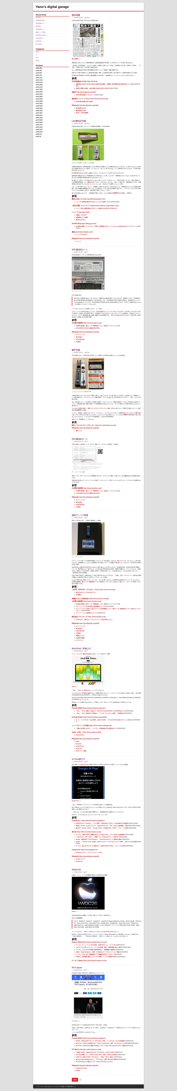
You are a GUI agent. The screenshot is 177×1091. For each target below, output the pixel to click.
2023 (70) (39, 75)
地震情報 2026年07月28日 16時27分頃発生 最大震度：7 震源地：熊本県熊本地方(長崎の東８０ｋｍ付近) (105, 84)
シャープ (78, 241)
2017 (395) (39, 89)
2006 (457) (39, 115)
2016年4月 (75, 75)
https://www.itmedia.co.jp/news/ (94, 708)
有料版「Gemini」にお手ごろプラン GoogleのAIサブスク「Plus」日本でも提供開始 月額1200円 (103, 825)
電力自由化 (79, 337)
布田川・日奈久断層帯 (82, 113)
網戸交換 (76, 350)
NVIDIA (78, 1070)
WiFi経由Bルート (80, 249)
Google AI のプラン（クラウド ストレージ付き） (89, 852)
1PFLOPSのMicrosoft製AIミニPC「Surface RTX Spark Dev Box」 (95, 1061)
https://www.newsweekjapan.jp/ (100, 725)
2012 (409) (39, 101)
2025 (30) (39, 70)
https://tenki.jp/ (92, 81)
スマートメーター (81, 334)
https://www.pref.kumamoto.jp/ (97, 98)
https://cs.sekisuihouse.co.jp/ (105, 425)
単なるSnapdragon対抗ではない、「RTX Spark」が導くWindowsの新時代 (97, 1059)
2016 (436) (39, 92)
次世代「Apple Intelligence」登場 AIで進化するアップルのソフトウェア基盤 (97, 952)
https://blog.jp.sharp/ (88, 223)
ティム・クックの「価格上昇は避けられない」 (85, 654)
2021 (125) (39, 80)
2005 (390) (39, 117)
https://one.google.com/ (89, 849)
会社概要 (78, 594)
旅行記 (37, 60)
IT (87, 252)
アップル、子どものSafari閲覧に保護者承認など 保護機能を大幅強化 (95, 949)
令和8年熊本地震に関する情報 (84, 101)
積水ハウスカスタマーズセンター (97, 408)
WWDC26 (76, 869)
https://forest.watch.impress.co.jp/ (89, 832)
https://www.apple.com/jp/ (92, 732)
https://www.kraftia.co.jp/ (97, 617)
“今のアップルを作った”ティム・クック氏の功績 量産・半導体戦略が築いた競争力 (99, 947)
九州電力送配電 (80, 638)
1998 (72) (39, 134)
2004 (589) (39, 120)
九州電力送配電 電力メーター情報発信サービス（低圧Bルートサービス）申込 (98, 325)
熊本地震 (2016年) (81, 108)
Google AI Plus (84, 764)
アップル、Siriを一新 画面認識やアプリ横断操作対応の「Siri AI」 (94, 954)
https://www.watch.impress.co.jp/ (95, 942)
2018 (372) (39, 87)
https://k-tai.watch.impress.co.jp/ (94, 960)
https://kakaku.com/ (86, 232)
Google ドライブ (80, 859)
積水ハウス (79, 430)
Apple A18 (79, 748)
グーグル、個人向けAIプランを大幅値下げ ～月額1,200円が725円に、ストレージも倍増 (100, 846)
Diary (88, 17)
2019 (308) (39, 84)
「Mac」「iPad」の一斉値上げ (80, 690)
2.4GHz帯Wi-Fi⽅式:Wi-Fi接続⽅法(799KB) (88, 328)
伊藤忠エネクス (80, 635)
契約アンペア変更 (80, 515)
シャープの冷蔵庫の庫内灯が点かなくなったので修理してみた (93, 202)
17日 (73, 255)
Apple (73, 686)
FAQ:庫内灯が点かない (78, 173)
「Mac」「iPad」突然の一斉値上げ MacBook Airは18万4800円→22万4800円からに (100, 711)
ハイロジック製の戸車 (134, 413)
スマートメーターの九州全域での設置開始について (90, 606)
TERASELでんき (90, 567)
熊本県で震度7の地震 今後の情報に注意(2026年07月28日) (92, 88)
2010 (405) (39, 106)
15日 (73, 444)
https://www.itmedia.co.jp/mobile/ (95, 717)
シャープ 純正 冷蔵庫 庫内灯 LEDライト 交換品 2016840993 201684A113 (96, 208)
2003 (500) (39, 122)
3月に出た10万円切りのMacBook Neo (82, 697)
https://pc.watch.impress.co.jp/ (90, 1049)
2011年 (74, 355)
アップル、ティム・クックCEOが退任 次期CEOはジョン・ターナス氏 (96, 945)
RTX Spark (77, 967)
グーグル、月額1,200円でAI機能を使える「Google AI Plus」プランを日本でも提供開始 (100, 834)
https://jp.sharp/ (84, 212)
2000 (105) (39, 129)
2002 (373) (39, 124)
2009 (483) (39, 108)
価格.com (90, 182)
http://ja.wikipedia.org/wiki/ (86, 92)
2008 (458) (39, 110)
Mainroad (69, 1086)
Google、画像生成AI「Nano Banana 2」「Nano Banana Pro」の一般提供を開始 (98, 839)
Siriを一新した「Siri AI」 (96, 915)
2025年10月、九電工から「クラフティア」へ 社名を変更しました (94, 619)
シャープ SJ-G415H (81, 234)
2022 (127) (39, 77)
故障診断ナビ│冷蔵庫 (82, 217)
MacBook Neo (80, 735)
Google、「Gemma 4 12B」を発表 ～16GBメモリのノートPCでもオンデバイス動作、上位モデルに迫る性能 (106, 841)
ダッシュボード (111, 313)
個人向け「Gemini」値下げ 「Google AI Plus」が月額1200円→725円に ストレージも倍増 (102, 828)
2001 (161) (39, 127)
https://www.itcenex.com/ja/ (99, 598)
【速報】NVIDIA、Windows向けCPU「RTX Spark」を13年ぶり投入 (95, 1052)
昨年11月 (79, 580)
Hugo (62, 1086)
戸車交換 (79, 404)
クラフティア (79, 640)
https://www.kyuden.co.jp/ (92, 323)
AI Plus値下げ (78, 759)
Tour (37, 57)
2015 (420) (39, 94)
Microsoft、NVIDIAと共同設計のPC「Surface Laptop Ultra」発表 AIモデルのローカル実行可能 (103, 1043)
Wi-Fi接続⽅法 (126, 476)
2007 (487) (39, 113)
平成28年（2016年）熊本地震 (87, 75)
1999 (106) (39, 132)
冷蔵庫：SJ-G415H (81, 215)
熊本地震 (76, 15)
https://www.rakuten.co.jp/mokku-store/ (105, 205)
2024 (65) (39, 73)
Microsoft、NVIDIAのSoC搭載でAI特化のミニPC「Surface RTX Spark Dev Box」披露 (100, 1045)
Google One (75, 801)
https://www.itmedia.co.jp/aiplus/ (92, 820)
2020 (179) (39, 82)
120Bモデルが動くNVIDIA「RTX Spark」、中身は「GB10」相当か (95, 1057)
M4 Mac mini (109, 931)
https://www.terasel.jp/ (107, 589)
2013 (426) (39, 99)
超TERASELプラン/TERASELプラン (86, 592)
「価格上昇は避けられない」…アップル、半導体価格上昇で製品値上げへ (96, 728)
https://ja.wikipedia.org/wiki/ (89, 238)
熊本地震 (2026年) (81, 110)
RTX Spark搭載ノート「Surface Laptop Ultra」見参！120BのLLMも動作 (96, 1054)
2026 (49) (39, 68)
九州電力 (78, 341)
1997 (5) (38, 136)
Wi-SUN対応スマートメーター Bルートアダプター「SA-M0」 (113, 311)
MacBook (78, 744)
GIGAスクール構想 (81, 751)
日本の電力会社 (80, 339)
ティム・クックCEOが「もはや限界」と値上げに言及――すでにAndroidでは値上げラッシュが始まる (104, 720)
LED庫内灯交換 (79, 121)
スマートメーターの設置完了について (86, 613)
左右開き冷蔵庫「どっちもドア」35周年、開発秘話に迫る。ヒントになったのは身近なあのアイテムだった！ (106, 226)
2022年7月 (75, 567)
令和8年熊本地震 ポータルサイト (85, 95)
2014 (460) (39, 96)
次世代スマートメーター (126, 580)
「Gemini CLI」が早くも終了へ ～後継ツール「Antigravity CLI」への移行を (97, 837)
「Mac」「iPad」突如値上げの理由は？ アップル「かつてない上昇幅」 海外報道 (99, 713)
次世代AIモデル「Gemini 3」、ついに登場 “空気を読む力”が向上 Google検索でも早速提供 (102, 823)
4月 (118, 560)
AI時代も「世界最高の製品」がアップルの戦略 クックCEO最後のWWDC (96, 956)
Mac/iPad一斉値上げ (81, 648)
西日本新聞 (75, 59)
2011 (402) (39, 103)
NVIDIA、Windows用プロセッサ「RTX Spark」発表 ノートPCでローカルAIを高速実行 (100, 1041)
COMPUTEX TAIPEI (81, 1068)
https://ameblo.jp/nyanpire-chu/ (94, 199)
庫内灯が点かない (81, 219)
